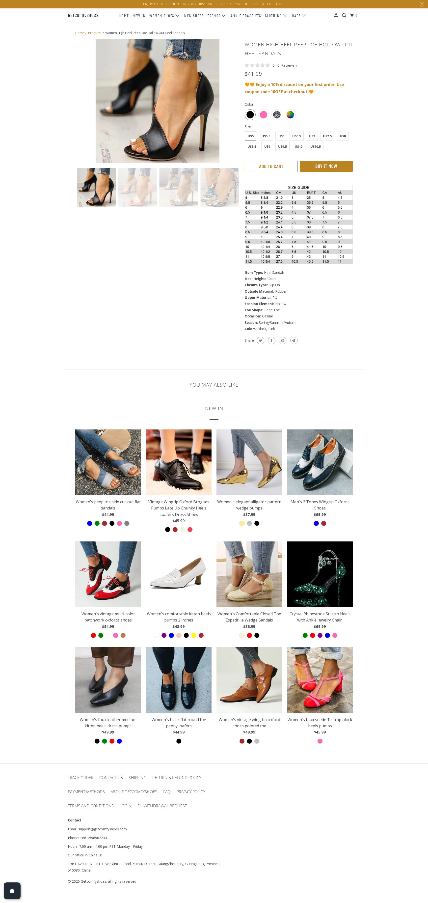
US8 (343, 136)
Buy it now (326, 166)
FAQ (167, 791)
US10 (298, 146)
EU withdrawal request (162, 806)
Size (248, 126)
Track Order (80, 777)
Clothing (274, 15)
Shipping (137, 777)
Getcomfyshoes (83, 15)
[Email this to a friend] (293, 340)
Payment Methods (86, 791)
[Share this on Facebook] (271, 340)
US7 (312, 136)
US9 (267, 146)
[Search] (344, 15)
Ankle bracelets (245, 15)
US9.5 (282, 146)
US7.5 (327, 136)
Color (249, 104)
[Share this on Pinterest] (282, 340)
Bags (297, 15)
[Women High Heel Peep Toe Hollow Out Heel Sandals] (157, 101)
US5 (251, 136)
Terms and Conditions (91, 806)
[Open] (12, 890)
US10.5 (315, 146)
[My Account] (336, 15)
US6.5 (296, 136)
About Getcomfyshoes (134, 791)
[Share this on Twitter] (260, 340)
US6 (281, 136)
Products (95, 32)
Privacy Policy (191, 791)
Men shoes (194, 15)
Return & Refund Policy (176, 777)
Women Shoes (162, 15)
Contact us (111, 777)
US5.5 (266, 136)
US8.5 (251, 146)
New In (139, 15)
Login (126, 806)
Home (124, 15)
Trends (214, 15)
